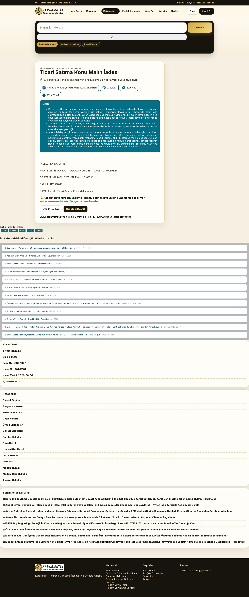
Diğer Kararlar (11, 418)
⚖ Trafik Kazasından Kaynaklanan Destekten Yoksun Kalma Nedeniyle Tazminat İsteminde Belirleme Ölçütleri (59, 335)
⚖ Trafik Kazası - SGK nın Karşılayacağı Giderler (32, 287)
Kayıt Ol (191, 3)
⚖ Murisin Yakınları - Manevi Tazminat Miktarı (30, 295)
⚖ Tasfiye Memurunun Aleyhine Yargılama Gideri (32, 311)
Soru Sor (201, 3)
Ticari (4, 230)
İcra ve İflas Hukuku (14, 449)
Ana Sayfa (76, 11)
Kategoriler (109, 11)
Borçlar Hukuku (12, 437)
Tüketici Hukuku (12, 412)
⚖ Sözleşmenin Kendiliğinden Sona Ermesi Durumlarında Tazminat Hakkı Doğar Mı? (47, 248)
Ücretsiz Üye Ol (75, 209)
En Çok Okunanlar (131, 11)
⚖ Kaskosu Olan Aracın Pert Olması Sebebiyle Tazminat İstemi (37, 256)
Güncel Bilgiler (11, 400)
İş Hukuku (8, 461)
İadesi (38, 230)
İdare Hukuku (10, 455)
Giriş (192, 11)
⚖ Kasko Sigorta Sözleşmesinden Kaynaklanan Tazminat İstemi (38, 279)
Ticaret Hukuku (47, 68)
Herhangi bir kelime (70, 44)
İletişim (210, 3)
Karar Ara (200, 28)
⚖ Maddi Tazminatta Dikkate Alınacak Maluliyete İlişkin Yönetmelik (39, 271)
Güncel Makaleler (13, 430)
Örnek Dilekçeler (13, 424)
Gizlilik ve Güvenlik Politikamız (122, 573)
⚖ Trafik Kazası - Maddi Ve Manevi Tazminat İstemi (33, 264)
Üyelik (174, 11)
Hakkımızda (112, 570)
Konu (22, 230)
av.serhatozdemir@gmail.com (196, 570)
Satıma (13, 230)
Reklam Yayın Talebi (117, 584)
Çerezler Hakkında (116, 576)
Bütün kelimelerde (47, 44)
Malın (30, 230)
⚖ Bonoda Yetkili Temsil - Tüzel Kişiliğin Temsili (31, 319)
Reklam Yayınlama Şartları (120, 587)
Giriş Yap (181, 3)
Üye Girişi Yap (51, 209)
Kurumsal (91, 11)
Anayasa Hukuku (13, 406)
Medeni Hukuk (11, 467)
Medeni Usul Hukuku (15, 473)
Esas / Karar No (91, 44)
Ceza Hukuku (10, 443)
